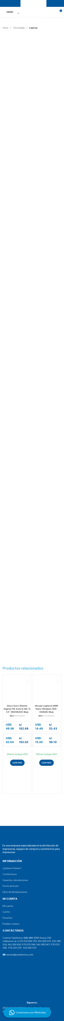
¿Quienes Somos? (12, 868)
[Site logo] (32, 11)
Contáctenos (10, 874)
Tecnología (19, 27)
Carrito (6, 911)
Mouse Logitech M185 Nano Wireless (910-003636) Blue (46, 708)
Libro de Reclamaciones (15, 891)
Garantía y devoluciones (15, 880)
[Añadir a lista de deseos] (26, 680)
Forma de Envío (11, 885)
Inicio (6, 27)
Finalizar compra (11, 923)
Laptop (33, 27)
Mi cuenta (8, 905)
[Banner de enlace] (17, 815)
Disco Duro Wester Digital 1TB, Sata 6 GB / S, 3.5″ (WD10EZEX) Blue (17, 708)
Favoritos (7, 917)
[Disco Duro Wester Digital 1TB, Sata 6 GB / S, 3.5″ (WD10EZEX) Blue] (17, 689)
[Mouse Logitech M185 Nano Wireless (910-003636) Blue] (46, 689)
